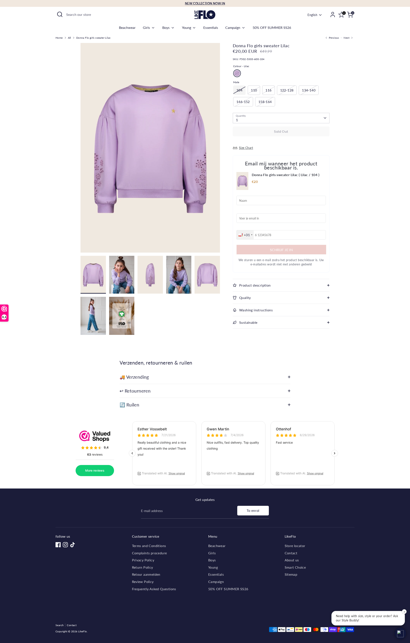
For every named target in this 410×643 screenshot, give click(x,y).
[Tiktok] (72, 544)
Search (60, 625)
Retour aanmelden (146, 574)
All (69, 37)
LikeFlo (82, 631)
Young (187, 27)
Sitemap (291, 574)
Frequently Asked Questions (154, 589)
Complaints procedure (149, 553)
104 (239, 90)
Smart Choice (295, 567)
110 (254, 90)
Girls (147, 27)
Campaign (233, 27)
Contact (291, 553)
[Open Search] (60, 14)
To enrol (253, 510)
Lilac (237, 73)
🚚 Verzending (134, 377)
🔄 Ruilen (129, 404)
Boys (166, 27)
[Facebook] (58, 544)
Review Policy (143, 582)
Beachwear (127, 27)
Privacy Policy (143, 560)
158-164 (265, 102)
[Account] (332, 14)
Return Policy (142, 567)
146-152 (243, 102)
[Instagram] (65, 544)
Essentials (210, 27)
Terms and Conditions (149, 546)
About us (292, 560)
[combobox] (245, 234)
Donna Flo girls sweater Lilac (93, 37)
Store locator (295, 546)
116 (268, 90)
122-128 (287, 90)
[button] (400, 633)
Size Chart (246, 148)
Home (59, 37)
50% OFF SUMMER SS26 (272, 27)
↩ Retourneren (135, 390)
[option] (150, 149)
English (312, 15)
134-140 (308, 90)
